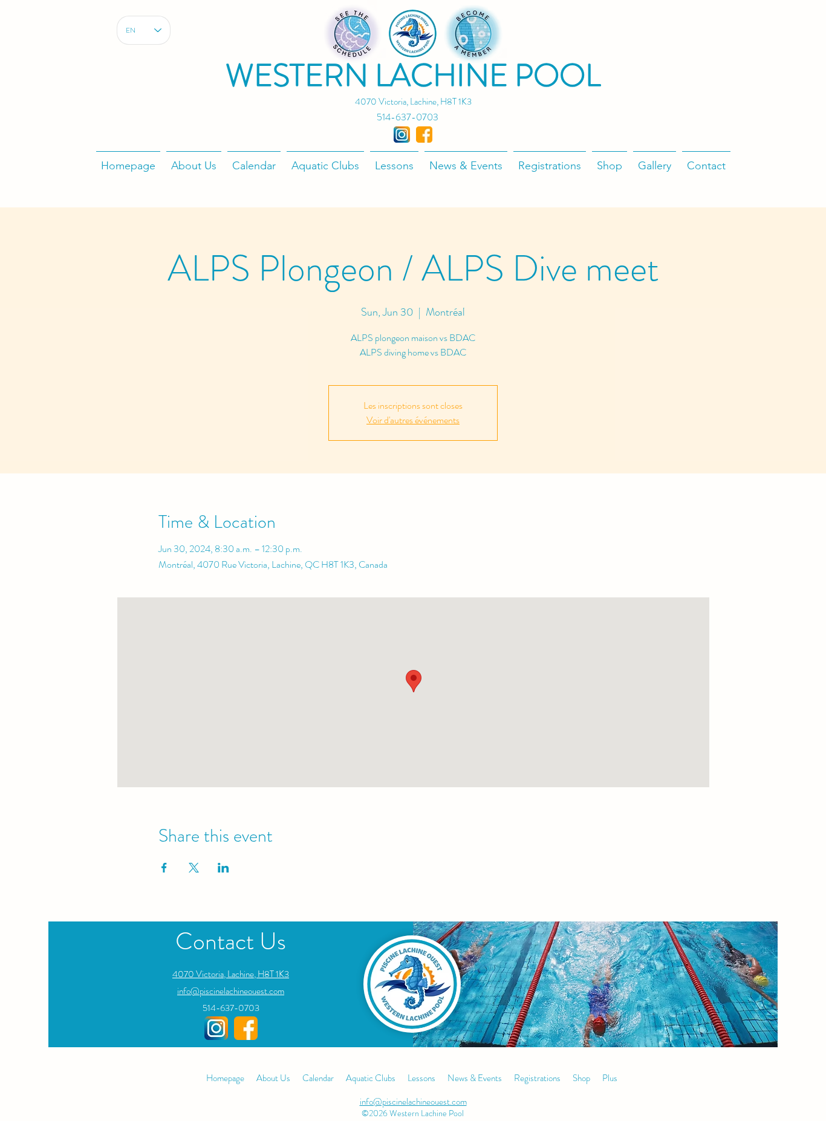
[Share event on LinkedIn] (223, 867)
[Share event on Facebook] (164, 867)
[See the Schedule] (352, 33)
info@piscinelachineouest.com (230, 991)
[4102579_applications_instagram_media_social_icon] (402, 134)
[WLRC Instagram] (216, 1028)
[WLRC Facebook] (246, 1028)
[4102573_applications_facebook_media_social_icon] (424, 134)
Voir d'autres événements (413, 420)
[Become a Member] (473, 33)
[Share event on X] (194, 867)
